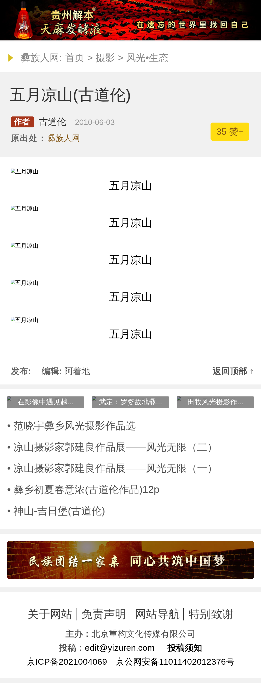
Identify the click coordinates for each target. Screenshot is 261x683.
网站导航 (157, 614)
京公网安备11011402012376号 (175, 661)
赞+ (230, 131)
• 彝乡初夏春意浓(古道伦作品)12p (83, 489)
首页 (74, 57)
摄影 (105, 57)
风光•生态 (147, 57)
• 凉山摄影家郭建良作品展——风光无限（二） (112, 447)
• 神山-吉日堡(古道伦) (56, 510)
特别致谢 (211, 614)
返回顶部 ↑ (233, 371)
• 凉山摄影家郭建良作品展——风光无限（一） (112, 468)
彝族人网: (41, 57)
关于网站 (50, 614)
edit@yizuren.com (119, 647)
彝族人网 (63, 138)
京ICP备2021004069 (67, 661)
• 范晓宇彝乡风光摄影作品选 (71, 425)
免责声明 (103, 614)
